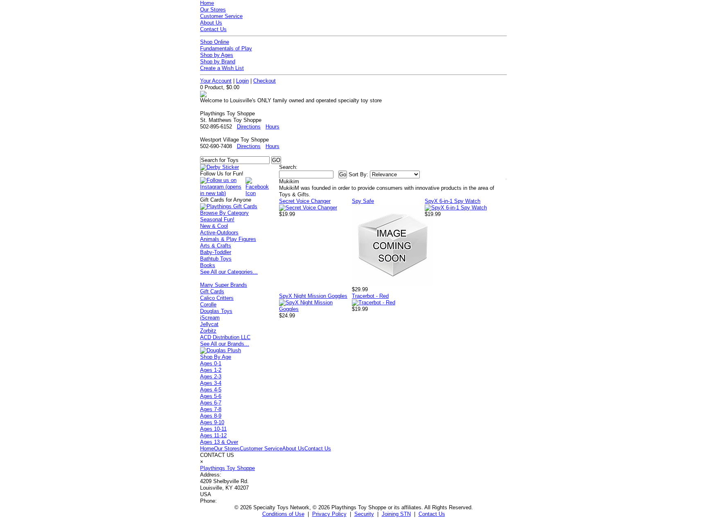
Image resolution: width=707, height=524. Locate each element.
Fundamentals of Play (226, 48)
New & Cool (214, 226)
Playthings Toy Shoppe (227, 468)
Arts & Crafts (215, 246)
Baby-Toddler (215, 252)
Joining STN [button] (396, 514)
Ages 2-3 (210, 376)
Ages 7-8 (210, 409)
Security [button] (364, 514)
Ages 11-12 (213, 435)
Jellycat (209, 324)
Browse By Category (224, 213)
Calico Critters (217, 298)
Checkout (264, 81)
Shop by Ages (216, 55)
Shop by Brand (217, 61)
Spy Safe (363, 201)
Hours (272, 127)
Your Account (216, 81)
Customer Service (221, 16)
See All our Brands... (224, 344)
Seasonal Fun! (217, 219)
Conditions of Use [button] (283, 514)
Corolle (208, 304)
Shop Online (214, 42)
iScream (210, 318)
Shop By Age (215, 357)
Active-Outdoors (219, 232)
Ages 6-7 (210, 403)
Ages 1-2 (210, 370)
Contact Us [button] (432, 514)
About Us (211, 23)
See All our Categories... (229, 272)
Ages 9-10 (212, 422)
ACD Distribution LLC (225, 337)
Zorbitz (208, 331)
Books (207, 265)
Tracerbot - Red (370, 296)
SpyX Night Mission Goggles (313, 296)
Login (242, 81)
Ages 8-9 (210, 416)
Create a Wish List (222, 68)
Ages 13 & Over (219, 442)
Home (207, 3)
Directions (249, 127)
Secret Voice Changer (305, 201)
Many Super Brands (223, 285)
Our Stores (213, 10)
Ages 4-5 (210, 390)
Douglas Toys (216, 311)
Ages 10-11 (213, 429)
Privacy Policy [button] (329, 514)
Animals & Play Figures (228, 239)
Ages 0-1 (210, 363)
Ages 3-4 (210, 383)
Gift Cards (212, 291)
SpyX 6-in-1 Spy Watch (452, 201)
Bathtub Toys (216, 259)
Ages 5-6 (210, 396)
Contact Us (213, 29)
